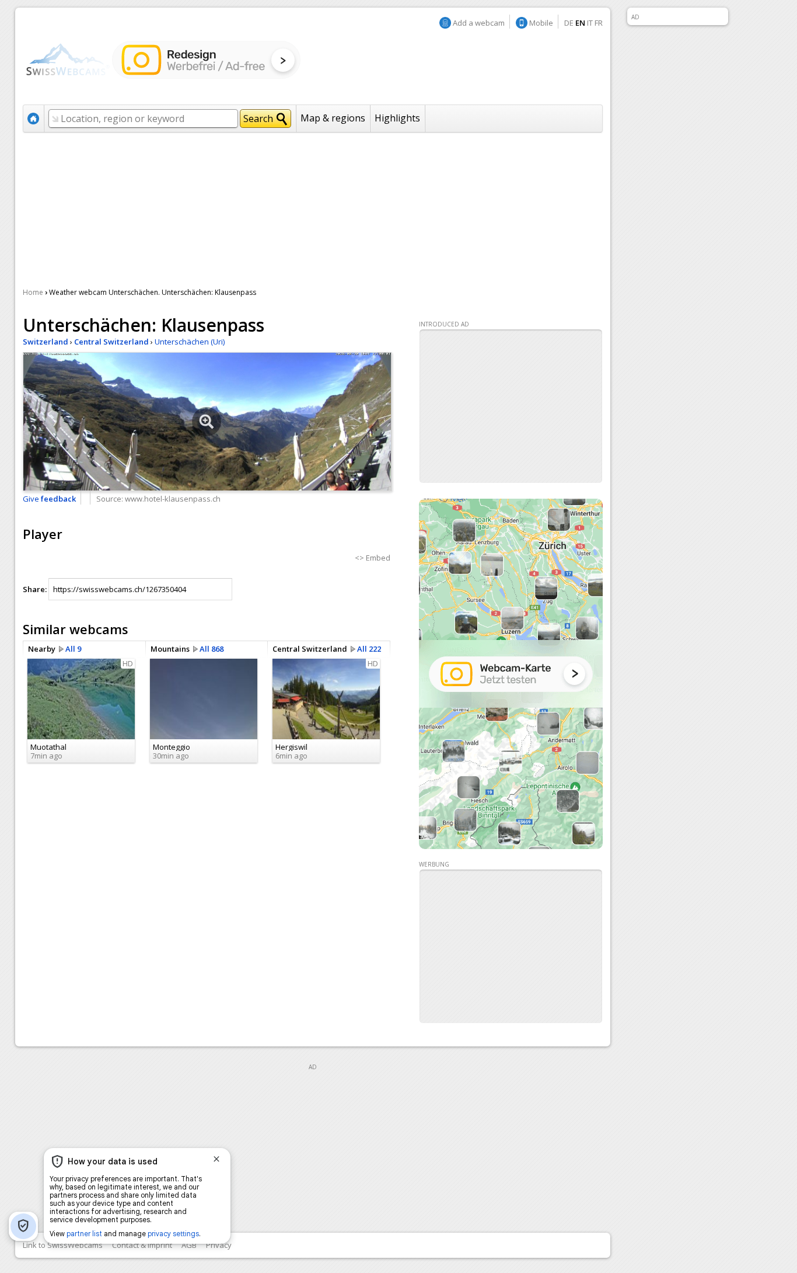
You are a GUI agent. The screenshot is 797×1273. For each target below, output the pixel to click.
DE (569, 23)
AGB (189, 1245)
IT (590, 23)
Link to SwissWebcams (63, 1245)
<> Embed (372, 557)
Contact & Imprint (142, 1245)
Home (33, 292)
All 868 (211, 649)
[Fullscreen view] (207, 422)
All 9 (73, 649)
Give (49, 498)
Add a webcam (479, 23)
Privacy (219, 1245)
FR (599, 23)
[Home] (163, 59)
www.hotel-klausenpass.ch (173, 498)
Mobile (541, 23)
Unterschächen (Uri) (190, 341)
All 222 (369, 649)
